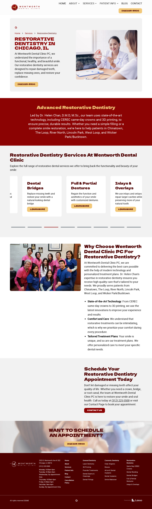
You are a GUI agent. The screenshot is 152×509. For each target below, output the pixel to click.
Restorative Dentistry (47, 33)
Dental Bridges (132, 475)
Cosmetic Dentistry (112, 460)
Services (29, 33)
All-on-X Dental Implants (110, 471)
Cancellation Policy (69, 481)
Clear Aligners (110, 464)
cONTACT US (94, 410)
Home (17, 33)
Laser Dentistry (88, 464)
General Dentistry (89, 460)
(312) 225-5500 (130, 10)
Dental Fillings (88, 479)
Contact (68, 477)
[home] (25, 7)
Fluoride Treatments (90, 470)
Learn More (27, 209)
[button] (74, 3)
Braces (107, 467)
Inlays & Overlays (133, 484)
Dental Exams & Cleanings (88, 475)
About (67, 464)
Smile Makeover (111, 479)
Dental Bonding (132, 472)
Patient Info (69, 470)
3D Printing (87, 467)
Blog (66, 474)
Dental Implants (110, 476)
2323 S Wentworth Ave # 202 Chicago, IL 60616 (49, 461)
